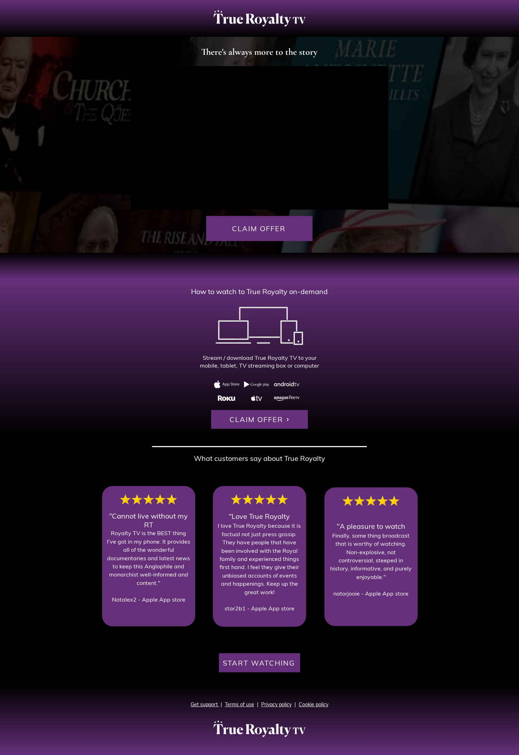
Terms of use (239, 704)
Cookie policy (313, 704)
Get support (205, 704)
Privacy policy (276, 704)
